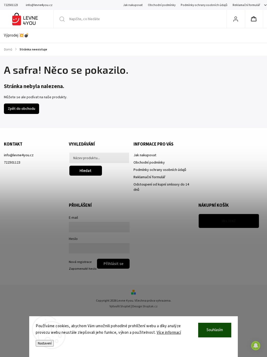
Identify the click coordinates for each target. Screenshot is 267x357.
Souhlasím (215, 330)
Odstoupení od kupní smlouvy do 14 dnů (161, 187)
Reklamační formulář (246, 5)
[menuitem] (19, 35)
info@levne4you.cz (19, 155)
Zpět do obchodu (21, 108)
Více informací (169, 332)
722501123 (12, 162)
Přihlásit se (113, 264)
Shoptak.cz (150, 306)
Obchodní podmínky (161, 5)
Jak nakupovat (133, 5)
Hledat (86, 171)
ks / (229, 221)
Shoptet (125, 306)
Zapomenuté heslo (83, 268)
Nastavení (45, 343)
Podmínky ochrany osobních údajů (204, 5)
